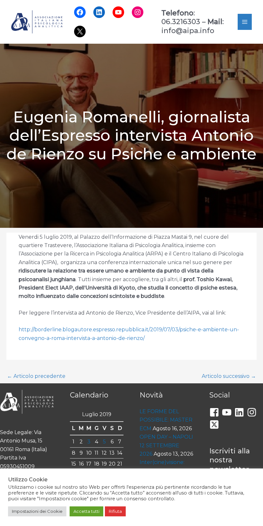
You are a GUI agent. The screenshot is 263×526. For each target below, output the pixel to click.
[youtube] (228, 412)
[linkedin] (240, 412)
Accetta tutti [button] (86, 511)
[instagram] (253, 412)
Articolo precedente (36, 376)
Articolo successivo (229, 376)
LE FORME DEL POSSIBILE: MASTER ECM (166, 420)
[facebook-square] (215, 412)
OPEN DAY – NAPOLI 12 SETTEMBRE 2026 (166, 445)
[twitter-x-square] (215, 424)
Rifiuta (115, 511)
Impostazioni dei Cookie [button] (37, 511)
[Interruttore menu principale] (245, 22)
